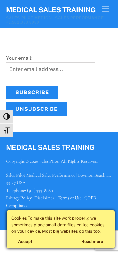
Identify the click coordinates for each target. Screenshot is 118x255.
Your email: (19, 58)
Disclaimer (44, 198)
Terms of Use (70, 198)
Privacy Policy (19, 198)
